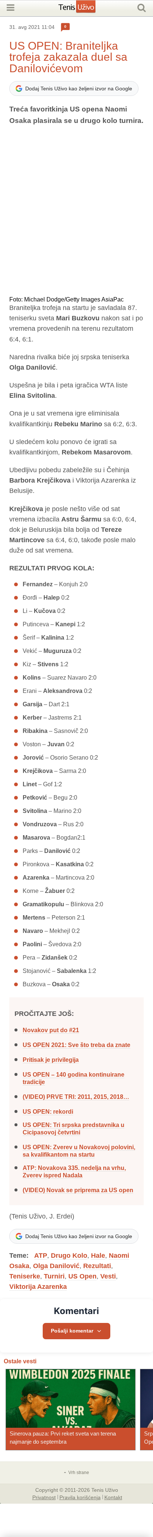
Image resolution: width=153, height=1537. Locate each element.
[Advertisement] (76, 211)
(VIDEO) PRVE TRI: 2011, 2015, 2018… (76, 1097)
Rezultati (97, 1266)
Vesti (108, 1276)
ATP (40, 1255)
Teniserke (24, 1276)
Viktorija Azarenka (38, 1286)
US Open (82, 1276)
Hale (98, 1255)
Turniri (54, 1276)
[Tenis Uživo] (84, 9)
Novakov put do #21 (51, 1030)
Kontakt (113, 1497)
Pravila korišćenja (80, 1497)
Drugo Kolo (69, 1255)
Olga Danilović (56, 1266)
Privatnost (44, 1497)
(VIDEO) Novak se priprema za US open (78, 1190)
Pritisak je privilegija (51, 1060)
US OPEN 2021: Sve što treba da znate (76, 1045)
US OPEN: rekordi (48, 1111)
